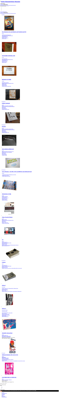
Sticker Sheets (12, 5)
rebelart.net (10, 379)
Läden (15, 5)
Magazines (3, 5)
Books (1, 5)
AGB (2, 395)
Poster (6, 5)
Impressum (3, 394)
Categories (1, 4)
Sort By (1, 389)
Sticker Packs (8, 5)
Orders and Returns (4, 393)
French (6, 11)
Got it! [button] (1, 391)
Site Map (3, 392)
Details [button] (35, 390)
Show (1, 384)
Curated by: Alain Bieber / (5, 379)
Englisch (4, 11)
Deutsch (1, 11)
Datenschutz (3, 396)
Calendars (3, 14)
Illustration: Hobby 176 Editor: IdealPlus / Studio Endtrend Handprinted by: (6, 336)
